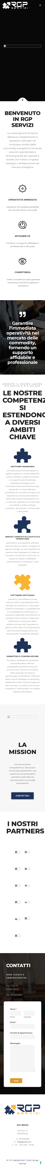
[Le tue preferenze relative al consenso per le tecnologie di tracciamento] (40, 1162)
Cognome (27, 1017)
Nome (13, 1009)
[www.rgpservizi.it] (15, 5)
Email (13, 1022)
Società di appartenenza (21, 1033)
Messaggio (15, 1043)
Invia (16, 1081)
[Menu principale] (40, 5)
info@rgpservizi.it (24, 1142)
